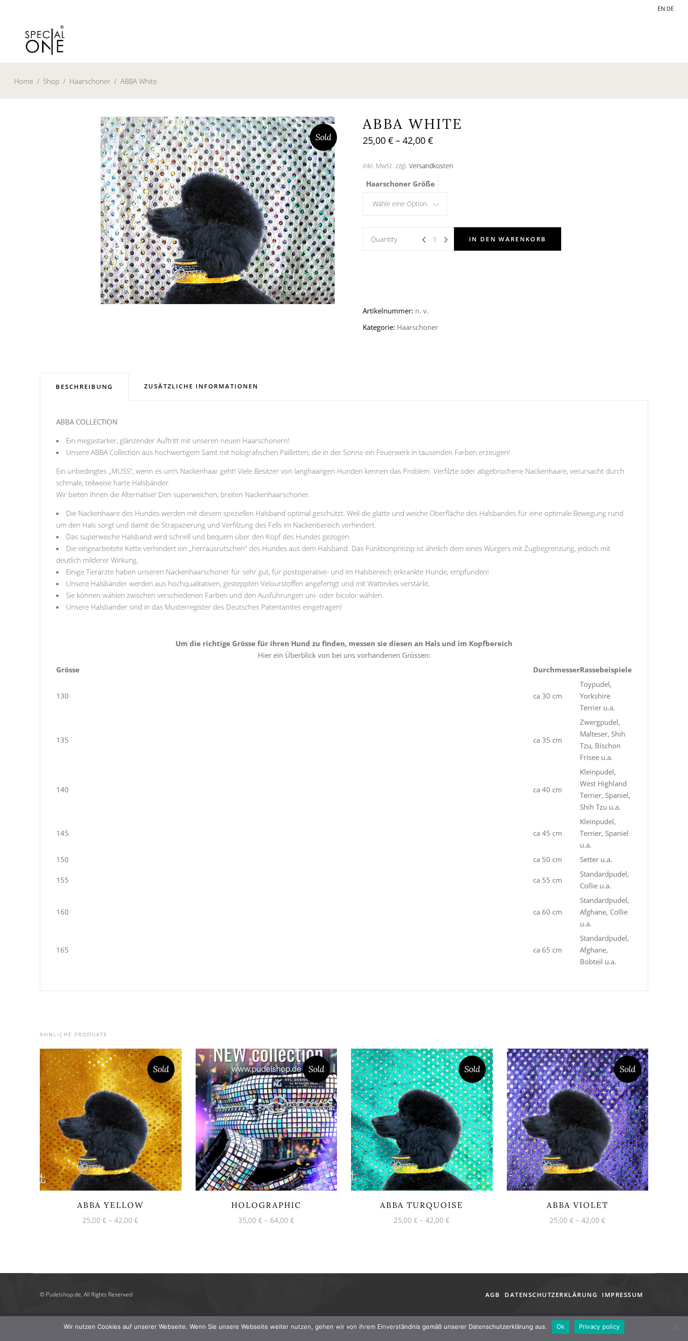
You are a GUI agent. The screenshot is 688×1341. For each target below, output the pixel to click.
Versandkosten (431, 166)
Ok (560, 1326)
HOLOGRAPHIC (266, 1205)
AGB (492, 1294)
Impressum (623, 1294)
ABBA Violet (577, 1205)
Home (23, 81)
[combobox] (405, 204)
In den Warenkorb (507, 239)
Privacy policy (599, 1326)
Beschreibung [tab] (84, 386)
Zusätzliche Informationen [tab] (201, 386)
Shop (51, 81)
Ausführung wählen (102, 1118)
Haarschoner (89, 81)
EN (661, 9)
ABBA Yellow (110, 1205)
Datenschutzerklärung (551, 1294)
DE (670, 9)
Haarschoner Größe (400, 183)
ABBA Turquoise (421, 1205)
